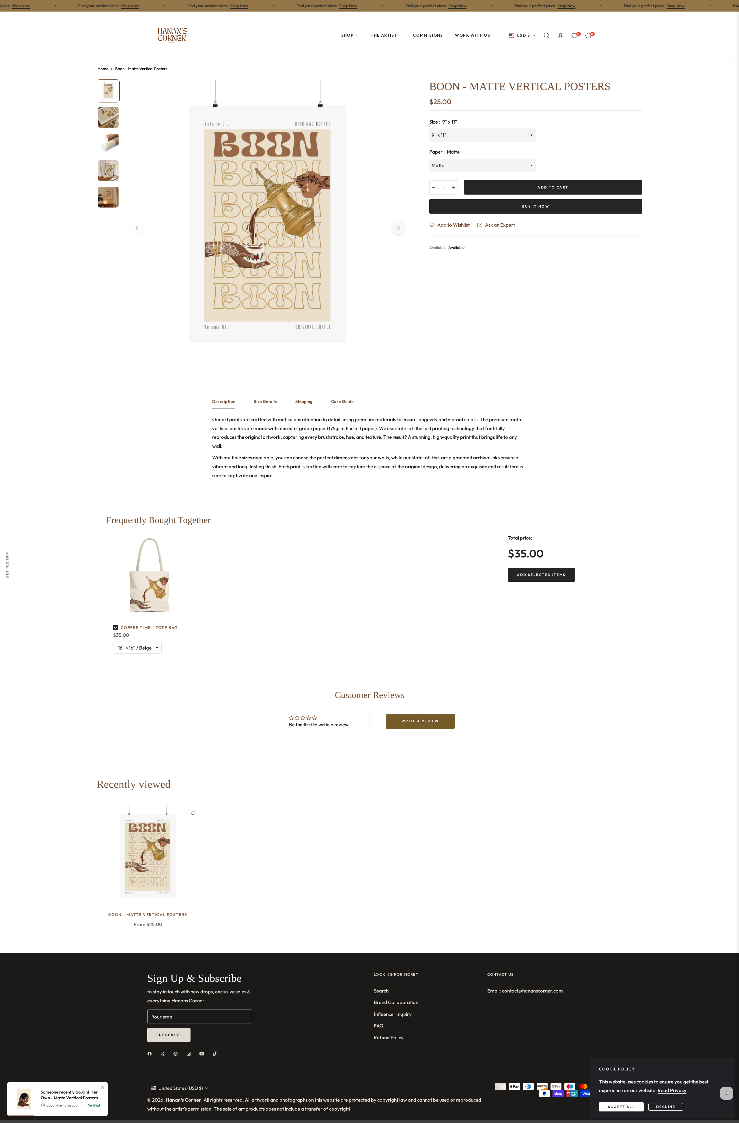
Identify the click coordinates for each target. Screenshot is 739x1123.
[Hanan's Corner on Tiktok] (216, 1053)
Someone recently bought (69, 1016)
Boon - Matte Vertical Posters (147, 914)
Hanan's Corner (183, 1100)
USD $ (523, 35)
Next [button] (398, 228)
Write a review (420, 721)
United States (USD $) (180, 1088)
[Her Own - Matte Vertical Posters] (21, 1020)
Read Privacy (672, 1090)
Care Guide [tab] (342, 401)
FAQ (379, 1026)
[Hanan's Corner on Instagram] (190, 1053)
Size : (443, 122)
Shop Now (106, 5)
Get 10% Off (7, 565)
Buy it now (535, 206)
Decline (665, 1107)
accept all (621, 1107)
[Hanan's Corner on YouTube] (203, 1053)
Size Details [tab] (265, 401)
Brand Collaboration (396, 1002)
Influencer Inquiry (393, 1014)
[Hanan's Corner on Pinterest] (177, 1053)
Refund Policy (389, 1037)
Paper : (444, 152)
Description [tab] (223, 401)
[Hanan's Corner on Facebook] (151, 1053)
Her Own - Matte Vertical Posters (69, 1016)
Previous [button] (136, 228)
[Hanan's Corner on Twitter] (164, 1053)
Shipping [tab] (304, 401)
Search (381, 991)
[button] (547, 35)
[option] (267, 223)
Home (103, 68)
